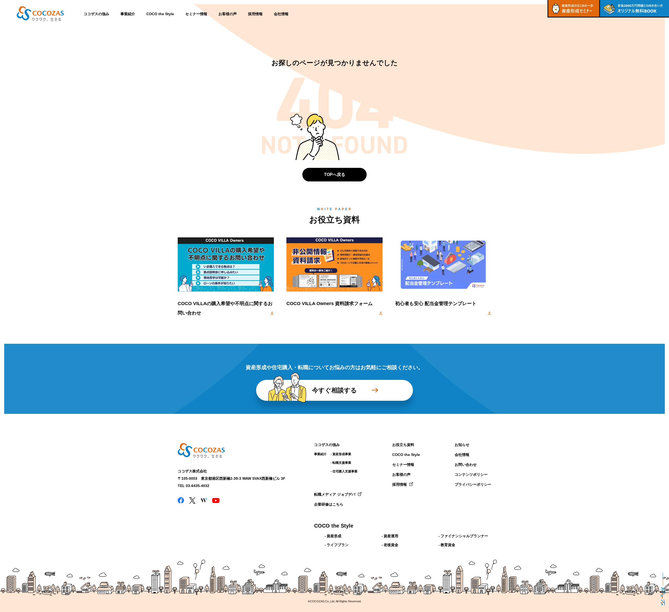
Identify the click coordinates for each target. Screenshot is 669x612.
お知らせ (462, 445)
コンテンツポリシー (471, 474)
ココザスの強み (96, 14)
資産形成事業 (341, 454)
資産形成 (334, 536)
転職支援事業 (341, 463)
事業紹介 (127, 14)
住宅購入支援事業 (344, 471)
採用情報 (255, 14)
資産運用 (391, 536)
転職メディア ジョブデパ (334, 494)
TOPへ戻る (334, 174)
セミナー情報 (196, 14)
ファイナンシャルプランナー (464, 536)
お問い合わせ (466, 464)
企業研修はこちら (328, 504)
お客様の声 (227, 14)
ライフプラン (338, 545)
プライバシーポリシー (473, 484)
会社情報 (281, 14)
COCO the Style (160, 14)
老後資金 (391, 545)
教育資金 (448, 545)
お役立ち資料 (403, 445)
